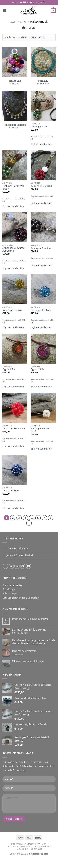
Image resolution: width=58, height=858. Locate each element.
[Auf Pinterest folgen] (22, 566)
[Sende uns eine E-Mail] (17, 566)
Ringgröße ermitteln (24, 650)
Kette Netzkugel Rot (41, 186)
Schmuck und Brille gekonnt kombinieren (29, 631)
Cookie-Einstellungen (29, 849)
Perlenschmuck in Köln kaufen (30, 619)
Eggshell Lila (37, 369)
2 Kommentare (22, 654)
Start (13, 21)
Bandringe (8, 589)
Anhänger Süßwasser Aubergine (13, 249)
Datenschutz (32, 844)
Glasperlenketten (12, 585)
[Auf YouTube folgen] (28, 566)
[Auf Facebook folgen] (5, 566)
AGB (44, 844)
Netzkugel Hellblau (41, 310)
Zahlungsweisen (41, 846)
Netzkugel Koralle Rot (14, 428)
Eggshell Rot (9, 369)
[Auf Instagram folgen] (11, 566)
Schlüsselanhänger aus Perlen (20, 597)
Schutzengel (9, 593)
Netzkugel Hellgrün (12, 310)
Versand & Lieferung (18, 846)
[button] (4, 10)
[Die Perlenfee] (29, 10)
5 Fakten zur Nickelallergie (28, 661)
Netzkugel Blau (10, 490)
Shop (23, 21)
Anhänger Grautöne (41, 248)
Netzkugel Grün (39, 126)
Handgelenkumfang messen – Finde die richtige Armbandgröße (33, 642)
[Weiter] (29, 523)
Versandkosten (44, 144)
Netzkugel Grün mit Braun (13, 187)
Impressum (17, 844)
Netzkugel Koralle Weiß (40, 430)
